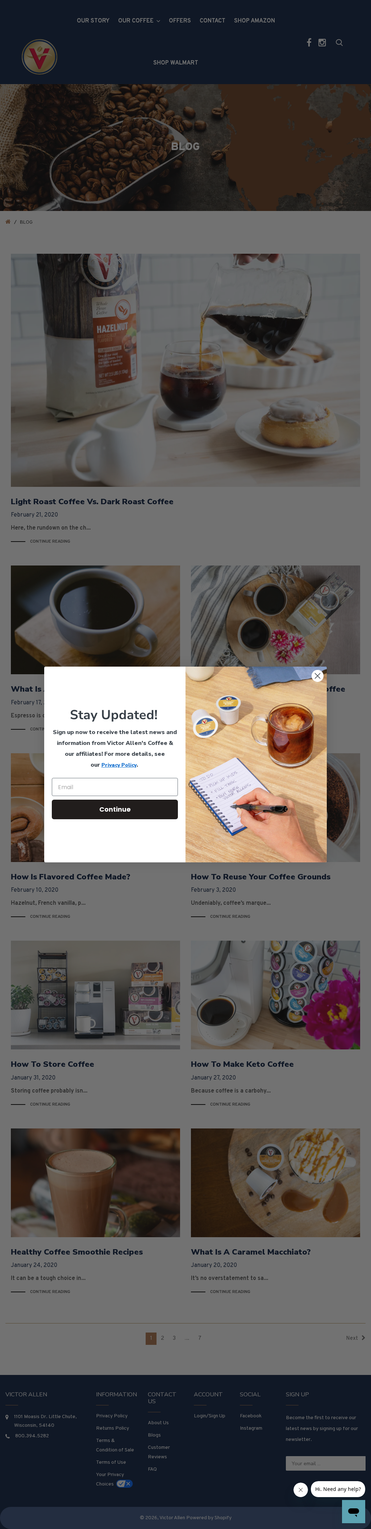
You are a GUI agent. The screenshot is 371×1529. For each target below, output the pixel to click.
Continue (115, 809)
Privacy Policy (119, 765)
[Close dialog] (317, 676)
